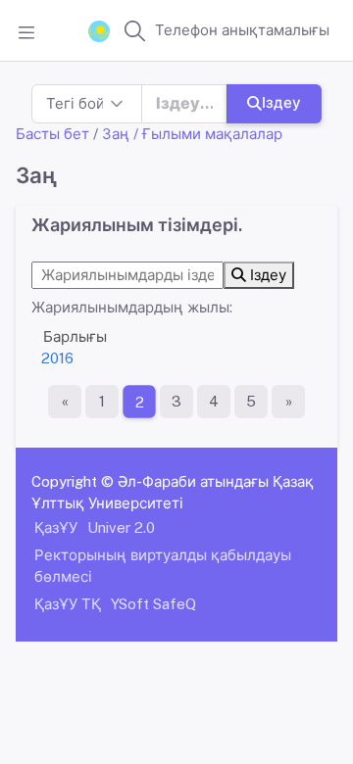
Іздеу (281, 102)
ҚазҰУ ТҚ (67, 604)
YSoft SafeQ (153, 604)
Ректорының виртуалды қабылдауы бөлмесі (162, 566)
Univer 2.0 (121, 527)
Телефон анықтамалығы (242, 30)
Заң (115, 133)
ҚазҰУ (55, 527)
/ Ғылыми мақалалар (207, 133)
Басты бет (52, 133)
